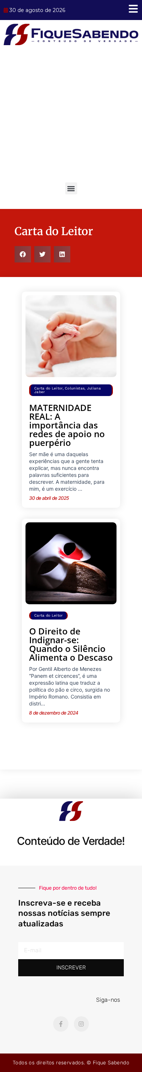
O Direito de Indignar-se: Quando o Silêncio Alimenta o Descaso (71, 644)
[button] (71, 188)
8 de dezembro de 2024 (53, 713)
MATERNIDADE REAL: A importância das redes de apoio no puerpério (67, 424)
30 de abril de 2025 (49, 498)
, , (67, 390)
